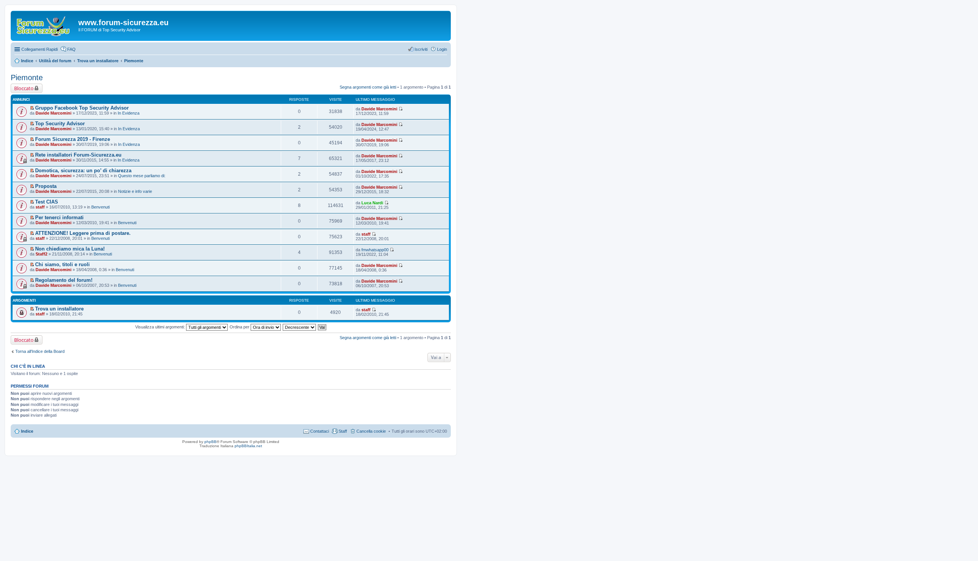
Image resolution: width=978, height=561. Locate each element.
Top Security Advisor (60, 123)
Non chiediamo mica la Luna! (70, 249)
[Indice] (45, 25)
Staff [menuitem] (342, 431)
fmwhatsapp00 (375, 249)
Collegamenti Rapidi (39, 49)
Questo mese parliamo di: (141, 175)
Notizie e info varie (135, 191)
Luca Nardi (372, 202)
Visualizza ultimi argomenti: (160, 327)
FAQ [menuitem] (71, 49)
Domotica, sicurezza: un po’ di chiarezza (83, 170)
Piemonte (27, 77)
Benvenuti (100, 207)
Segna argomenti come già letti (368, 87)
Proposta (46, 186)
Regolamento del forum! (63, 280)
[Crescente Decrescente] (300, 327)
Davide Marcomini (53, 113)
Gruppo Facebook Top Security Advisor (82, 108)
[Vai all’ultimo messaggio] (400, 109)
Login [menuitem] (442, 49)
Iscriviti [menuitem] (421, 49)
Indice (27, 431)
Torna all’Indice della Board (40, 351)
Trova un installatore (59, 309)
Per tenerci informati (59, 217)
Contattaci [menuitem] (319, 431)
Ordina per (240, 327)
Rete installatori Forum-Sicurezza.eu (78, 155)
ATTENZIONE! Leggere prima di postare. (83, 233)
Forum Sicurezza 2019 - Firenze (72, 139)
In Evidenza (128, 113)
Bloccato (24, 88)
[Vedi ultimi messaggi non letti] (32, 108)
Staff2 (41, 254)
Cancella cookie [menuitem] (371, 431)
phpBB (210, 442)
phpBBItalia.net (248, 446)
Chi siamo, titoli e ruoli (62, 264)
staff (40, 207)
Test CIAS (46, 202)
